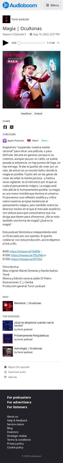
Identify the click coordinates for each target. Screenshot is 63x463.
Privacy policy (15, 443)
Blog (10, 428)
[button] (52, 5)
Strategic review (17, 436)
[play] (6, 43)
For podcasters (19, 397)
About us (12, 416)
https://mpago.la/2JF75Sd (26, 259)
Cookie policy (15, 447)
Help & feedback (17, 420)
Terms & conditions (19, 439)
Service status (15, 424)
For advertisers (19, 402)
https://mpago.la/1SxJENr (25, 251)
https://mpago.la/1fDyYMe (27, 255)
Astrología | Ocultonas (28, 348)
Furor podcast (20, 19)
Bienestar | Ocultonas (27, 303)
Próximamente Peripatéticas (31, 335)
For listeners (17, 407)
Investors (13, 432)
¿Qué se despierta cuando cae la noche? (34, 324)
